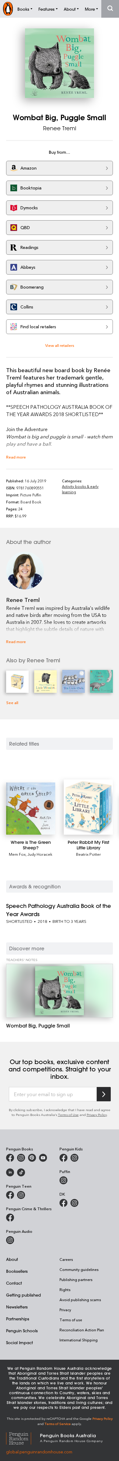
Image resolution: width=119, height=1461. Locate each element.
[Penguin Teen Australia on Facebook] (10, 1195)
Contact (14, 1283)
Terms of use (71, 1319)
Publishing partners (76, 1279)
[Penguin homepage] (8, 9)
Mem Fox (17, 854)
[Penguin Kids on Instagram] (74, 1158)
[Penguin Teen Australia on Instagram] (21, 1195)
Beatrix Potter (88, 854)
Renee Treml (59, 128)
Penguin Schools (22, 1330)
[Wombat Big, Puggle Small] (59, 990)
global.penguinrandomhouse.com (39, 1451)
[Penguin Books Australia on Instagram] (21, 1158)
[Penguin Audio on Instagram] (10, 1240)
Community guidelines (79, 1269)
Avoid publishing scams (80, 1299)
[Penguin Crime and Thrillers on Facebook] (10, 1218)
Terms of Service (58, 1423)
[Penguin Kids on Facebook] (63, 1158)
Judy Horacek (39, 854)
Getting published (23, 1294)
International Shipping (79, 1340)
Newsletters (17, 1306)
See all (12, 702)
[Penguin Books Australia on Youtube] (43, 1158)
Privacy (65, 1309)
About (12, 1259)
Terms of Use (68, 1114)
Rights (65, 1289)
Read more (16, 457)
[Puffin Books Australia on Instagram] (63, 1180)
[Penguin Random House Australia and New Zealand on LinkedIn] (10, 1172)
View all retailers (59, 345)
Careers (66, 1259)
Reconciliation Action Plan (82, 1330)
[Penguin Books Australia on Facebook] (10, 1158)
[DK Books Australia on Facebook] (63, 1203)
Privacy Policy (97, 1114)
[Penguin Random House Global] (23, 1437)
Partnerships (17, 1318)
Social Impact (19, 1342)
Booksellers (17, 1271)
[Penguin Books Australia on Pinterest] (32, 1158)
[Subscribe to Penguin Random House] (104, 1094)
